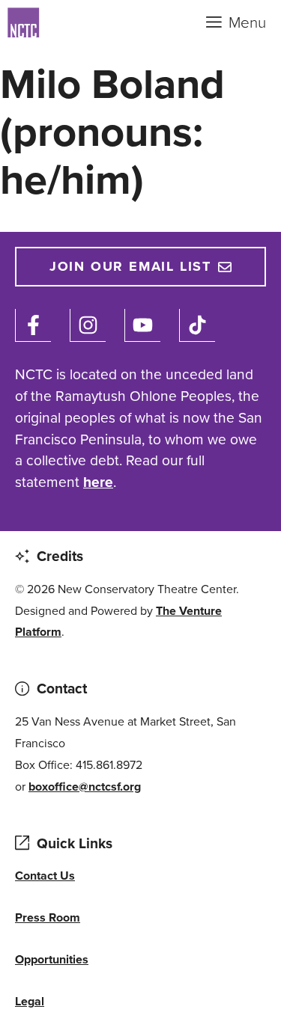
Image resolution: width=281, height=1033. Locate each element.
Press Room (47, 917)
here (98, 482)
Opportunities (51, 959)
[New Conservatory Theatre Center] (82, 22)
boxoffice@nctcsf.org (84, 786)
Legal (29, 1001)
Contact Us (45, 875)
